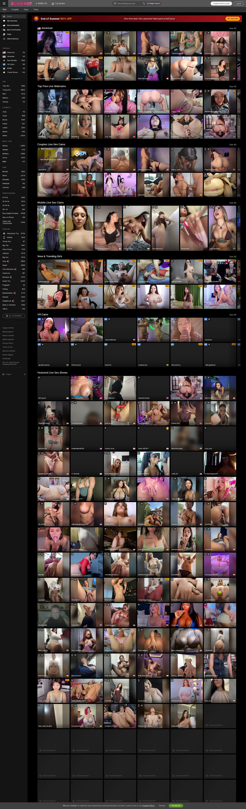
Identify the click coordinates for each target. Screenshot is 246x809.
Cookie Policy (148, 806)
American (47, 28)
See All (232, 28)
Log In (238, 3)
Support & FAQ (8, 328)
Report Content (8, 335)
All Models (6, 359)
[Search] (144, 3)
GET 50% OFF (232, 19)
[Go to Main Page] (21, 3)
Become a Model (9, 351)
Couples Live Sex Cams (51, 144)
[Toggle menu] (4, 3)
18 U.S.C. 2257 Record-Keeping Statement (11, 363)
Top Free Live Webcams (51, 86)
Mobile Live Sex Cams (50, 202)
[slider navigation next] (234, 56)
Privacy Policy (8, 343)
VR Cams (42, 314)
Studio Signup (8, 355)
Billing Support (8, 332)
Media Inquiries (8, 339)
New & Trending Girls (49, 256)
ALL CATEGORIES (15, 316)
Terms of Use (8, 347)
